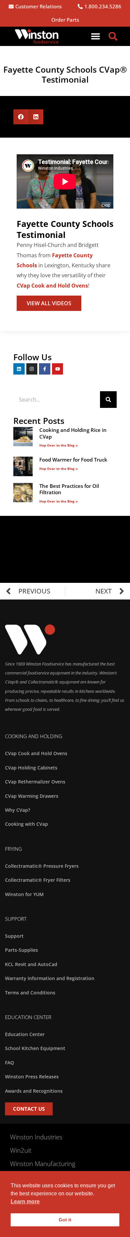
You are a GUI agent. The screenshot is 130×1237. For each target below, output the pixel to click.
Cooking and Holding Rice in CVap (73, 433)
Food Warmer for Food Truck (73, 459)
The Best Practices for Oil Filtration (69, 489)
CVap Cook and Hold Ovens (52, 285)
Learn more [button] (25, 1201)
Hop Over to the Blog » (58, 445)
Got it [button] (65, 1219)
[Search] (108, 399)
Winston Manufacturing (42, 1163)
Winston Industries (36, 1137)
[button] (95, 36)
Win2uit (20, 1150)
